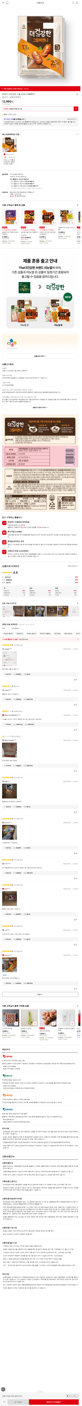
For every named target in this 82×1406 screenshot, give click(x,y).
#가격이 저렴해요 (45, 633)
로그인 (12, 196)
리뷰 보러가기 (71, 119)
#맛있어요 (20, 633)
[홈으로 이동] (7, 3)
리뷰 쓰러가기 (72, 566)
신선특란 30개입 (7, 1028)
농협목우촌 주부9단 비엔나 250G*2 (10, 233)
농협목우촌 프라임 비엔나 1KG (66, 228)
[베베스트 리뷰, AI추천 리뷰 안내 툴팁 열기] (21, 134)
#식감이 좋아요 (8, 633)
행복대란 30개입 (45, 1031)
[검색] (73, 3)
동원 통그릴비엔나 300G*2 (29, 232)
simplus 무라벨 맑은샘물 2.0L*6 (66, 1029)
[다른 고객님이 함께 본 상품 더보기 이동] (77, 205)
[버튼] (77, 639)
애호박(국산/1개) (26, 1028)
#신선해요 (57, 633)
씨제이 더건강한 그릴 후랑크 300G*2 (48, 233)
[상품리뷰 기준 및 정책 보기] (34, 624)
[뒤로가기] (3, 3)
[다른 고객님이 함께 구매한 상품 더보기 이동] (77, 1006)
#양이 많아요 (68, 633)
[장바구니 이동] (77, 3)
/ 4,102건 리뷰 (10, 114)
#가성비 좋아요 (31, 633)
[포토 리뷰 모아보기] (77, 603)
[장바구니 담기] (16, 223)
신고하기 (75, 649)
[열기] (40, 1391)
